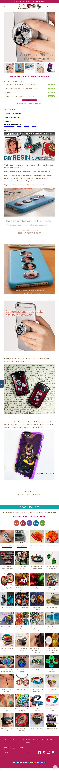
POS (33, 765)
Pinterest (19, 126)
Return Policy (21, 739)
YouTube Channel (9, 126)
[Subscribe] (27, 753)
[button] (4, 6)
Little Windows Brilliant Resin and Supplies (25, 765)
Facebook (26, 126)
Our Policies (13, 739)
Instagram (34, 126)
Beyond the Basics (49, 739)
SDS (42, 739)
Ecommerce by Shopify (40, 765)
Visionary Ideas (29, 743)
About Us (7, 739)
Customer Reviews (36, 739)
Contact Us (27, 739)
